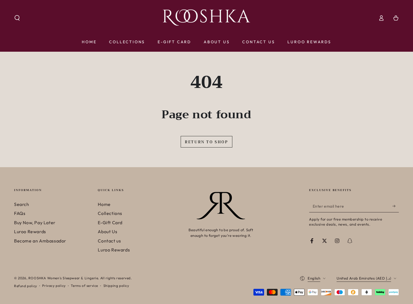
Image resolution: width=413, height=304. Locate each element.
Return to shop (206, 142)
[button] (17, 18)
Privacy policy (53, 285)
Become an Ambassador (40, 241)
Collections (110, 213)
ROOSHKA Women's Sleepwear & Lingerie (63, 278)
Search (21, 204)
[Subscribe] (395, 206)
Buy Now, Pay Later (35, 222)
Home (104, 204)
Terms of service (84, 285)
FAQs (19, 213)
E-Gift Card (110, 222)
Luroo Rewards (30, 231)
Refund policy (25, 286)
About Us (107, 231)
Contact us (109, 241)
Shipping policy (116, 285)
